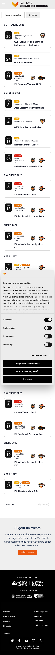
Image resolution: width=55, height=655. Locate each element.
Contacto (6, 621)
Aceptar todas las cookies (27, 363)
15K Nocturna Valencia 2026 (27, 84)
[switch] (48, 328)
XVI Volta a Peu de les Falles (27, 127)
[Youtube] (26, 640)
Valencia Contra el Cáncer (26, 144)
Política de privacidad (42, 612)
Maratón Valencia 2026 (25, 194)
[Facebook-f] (19, 640)
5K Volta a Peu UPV (23, 62)
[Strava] (40, 640)
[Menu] (3, 4)
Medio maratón (9, 616)
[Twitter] (12, 640)
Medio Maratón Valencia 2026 (28, 166)
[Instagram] (33, 640)
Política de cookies (41, 625)
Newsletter (7, 626)
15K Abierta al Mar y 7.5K (26, 491)
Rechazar (27, 379)
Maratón (6, 612)
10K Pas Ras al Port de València (29, 216)
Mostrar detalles (39, 355)
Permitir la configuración (27, 371)
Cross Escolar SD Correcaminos (29, 108)
